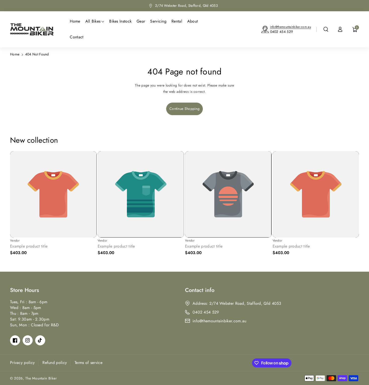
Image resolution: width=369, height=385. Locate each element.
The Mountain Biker (41, 378)
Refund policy (54, 362)
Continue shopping (184, 108)
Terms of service (88, 362)
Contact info (199, 290)
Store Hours (24, 290)
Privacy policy (22, 362)
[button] (326, 29)
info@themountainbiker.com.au (290, 27)
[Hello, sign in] (340, 29)
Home (14, 54)
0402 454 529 (281, 31)
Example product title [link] (28, 246)
